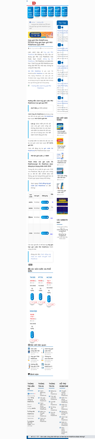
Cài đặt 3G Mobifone (54, 403)
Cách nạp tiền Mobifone (64, 418)
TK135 (32, 277)
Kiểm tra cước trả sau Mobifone (64, 407)
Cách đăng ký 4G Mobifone (43, 393)
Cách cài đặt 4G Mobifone (43, 419)
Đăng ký (44, 202)
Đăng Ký (32, 296)
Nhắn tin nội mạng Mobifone (64, 423)
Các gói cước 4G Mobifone (43, 399)
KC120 (49, 277)
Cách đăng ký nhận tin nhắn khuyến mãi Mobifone (41, 256)
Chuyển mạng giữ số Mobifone (64, 393)
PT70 (40, 277)
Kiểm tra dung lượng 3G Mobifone (64, 400)
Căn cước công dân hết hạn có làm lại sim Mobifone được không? (62, 437)
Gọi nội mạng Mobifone (54, 414)
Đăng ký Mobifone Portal (64, 413)
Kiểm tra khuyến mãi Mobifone (43, 414)
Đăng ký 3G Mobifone (54, 392)
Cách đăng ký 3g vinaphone (62, 230)
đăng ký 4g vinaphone (62, 234)
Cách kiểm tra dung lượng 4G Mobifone (43, 406)
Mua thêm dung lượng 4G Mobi (64, 430)
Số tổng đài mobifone (54, 408)
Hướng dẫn (40, 22)
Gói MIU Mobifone (34, 71)
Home (33, 22)
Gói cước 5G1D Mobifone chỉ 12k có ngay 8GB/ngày (62, 163)
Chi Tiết (34, 302)
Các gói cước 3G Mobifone (54, 397)
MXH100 (33, 311)
